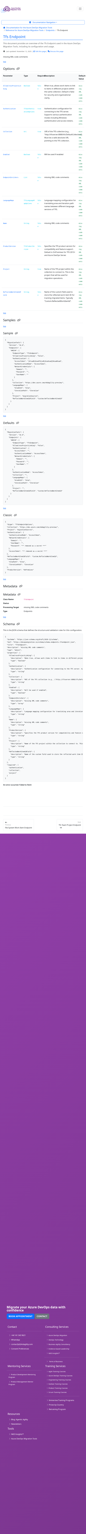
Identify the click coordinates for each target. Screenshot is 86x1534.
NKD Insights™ (17, 1434)
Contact (42, 1316)
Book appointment (20, 1316)
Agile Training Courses (57, 1371)
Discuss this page (56, 51)
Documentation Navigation (44, 22)
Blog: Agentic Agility (19, 1419)
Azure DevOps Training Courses (60, 1376)
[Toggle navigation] (80, 9)
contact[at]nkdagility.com (22, 1344)
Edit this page (40, 51)
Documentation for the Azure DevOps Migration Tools (29, 27)
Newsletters (16, 1424)
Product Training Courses (58, 1388)
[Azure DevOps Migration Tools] (12, 8)
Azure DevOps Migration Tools (24, 1438)
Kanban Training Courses (58, 1384)
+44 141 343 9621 (18, 1335)
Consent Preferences (20, 1349)
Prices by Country (56, 1405)
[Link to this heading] (18, 68)
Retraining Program (57, 1409)
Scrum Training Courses (58, 1392)
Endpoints (50, 30)
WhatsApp (15, 1340)
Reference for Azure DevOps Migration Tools (25, 30)
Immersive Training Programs (61, 1400)
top (4, 61)
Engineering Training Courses (60, 1380)
